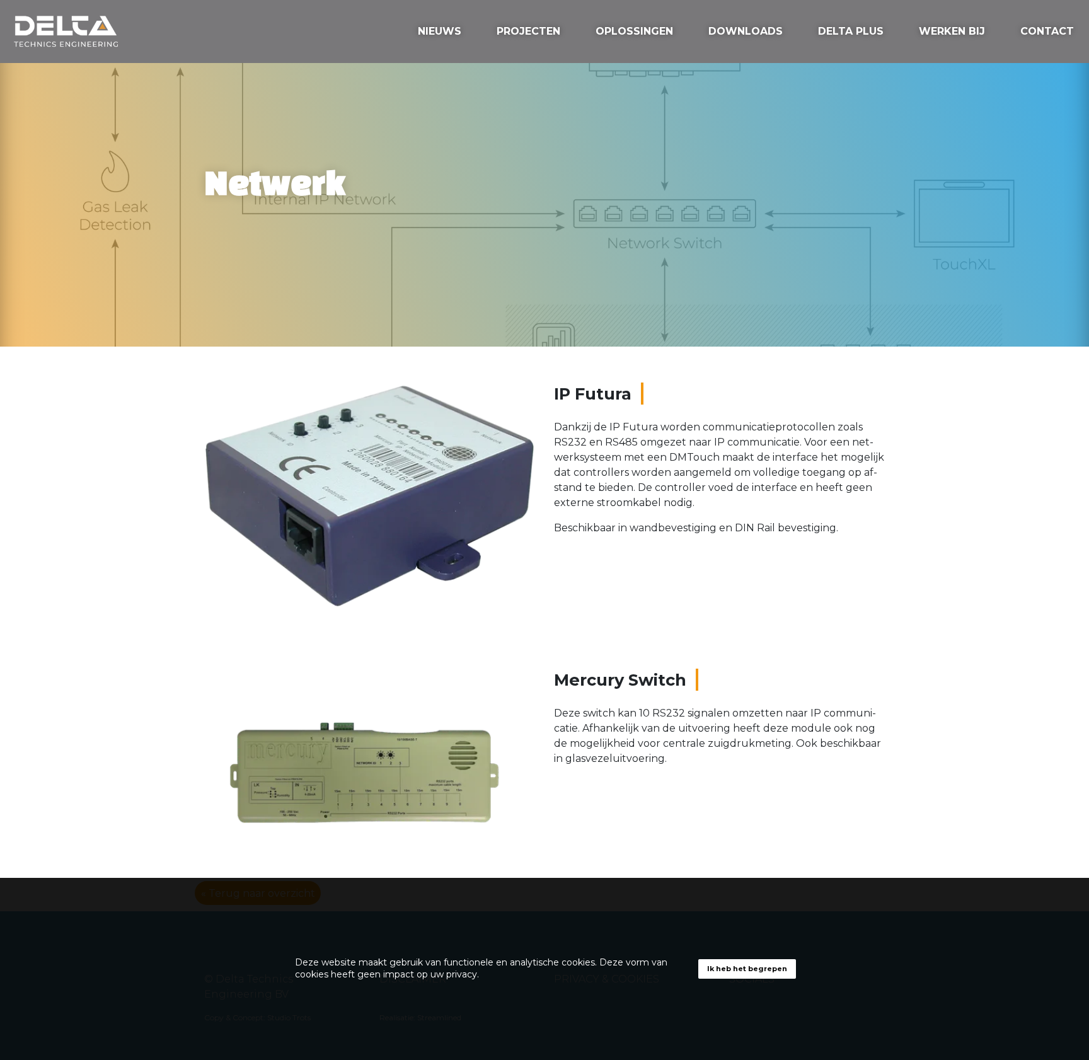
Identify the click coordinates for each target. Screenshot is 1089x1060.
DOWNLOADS (745, 31)
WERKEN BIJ (952, 31)
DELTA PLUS (851, 31)
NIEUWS (439, 31)
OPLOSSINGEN (634, 31)
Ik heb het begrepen (747, 968)
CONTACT (1047, 31)
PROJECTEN (528, 31)
